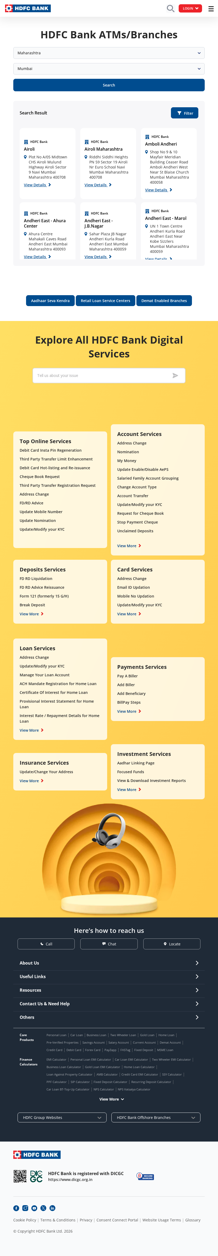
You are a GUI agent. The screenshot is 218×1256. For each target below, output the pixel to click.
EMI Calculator (56, 1059)
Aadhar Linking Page (135, 762)
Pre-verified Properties (62, 1042)
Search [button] (109, 85)
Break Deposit (32, 604)
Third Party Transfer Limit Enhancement (56, 459)
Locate (175, 943)
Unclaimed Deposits (135, 530)
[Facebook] (16, 1208)
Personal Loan (56, 1035)
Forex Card (92, 1050)
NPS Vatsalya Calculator (134, 1089)
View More (126, 545)
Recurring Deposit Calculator (151, 1082)
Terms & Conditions (58, 1220)
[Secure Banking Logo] (145, 1176)
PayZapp (110, 1050)
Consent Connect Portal (117, 1220)
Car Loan (76, 1035)
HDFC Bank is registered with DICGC (86, 1173)
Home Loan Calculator (139, 1067)
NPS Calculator (104, 1089)
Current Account (144, 1042)
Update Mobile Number (41, 511)
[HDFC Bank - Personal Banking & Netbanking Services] (37, 1155)
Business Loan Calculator (64, 1067)
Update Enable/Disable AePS (143, 469)
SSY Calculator (172, 1074)
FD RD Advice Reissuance (42, 587)
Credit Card (54, 1050)
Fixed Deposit (143, 1050)
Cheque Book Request (40, 476)
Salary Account (118, 1042)
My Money (126, 460)
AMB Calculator (107, 1074)
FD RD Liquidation (36, 578)
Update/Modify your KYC (42, 529)
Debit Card (73, 1050)
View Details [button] (35, 184)
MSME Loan (165, 1050)
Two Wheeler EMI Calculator (171, 1059)
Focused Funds (130, 771)
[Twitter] (43, 1208)
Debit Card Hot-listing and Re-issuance (55, 467)
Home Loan (166, 1035)
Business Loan (96, 1035)
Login (188, 8)
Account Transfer (132, 495)
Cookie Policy (24, 1220)
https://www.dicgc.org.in (70, 1179)
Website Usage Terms (161, 1220)
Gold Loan (147, 1035)
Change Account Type (137, 486)
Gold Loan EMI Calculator (102, 1067)
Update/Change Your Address (46, 771)
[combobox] (109, 53)
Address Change (34, 494)
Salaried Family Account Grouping (148, 478)
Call (49, 943)
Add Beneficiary (131, 693)
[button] (184, 112)
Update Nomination (38, 520)
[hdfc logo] (28, 8)
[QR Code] (20, 1176)
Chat (112, 943)
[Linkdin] (52, 1208)
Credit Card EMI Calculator (139, 1074)
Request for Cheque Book (140, 513)
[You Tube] (34, 1208)
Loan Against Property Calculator (70, 1074)
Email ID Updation (133, 587)
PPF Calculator (57, 1082)
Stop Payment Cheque (137, 522)
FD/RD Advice (31, 502)
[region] (48, 163)
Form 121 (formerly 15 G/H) (44, 596)
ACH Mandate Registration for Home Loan (58, 683)
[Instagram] (25, 1208)
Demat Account (170, 1042)
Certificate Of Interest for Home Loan (54, 692)
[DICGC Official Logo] (36, 1176)
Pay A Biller (127, 675)
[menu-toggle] (211, 8)
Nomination (128, 451)
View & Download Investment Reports (151, 780)
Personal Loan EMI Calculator (90, 1059)
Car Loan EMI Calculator (131, 1059)
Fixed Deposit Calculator (110, 1082)
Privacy (86, 1220)
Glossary (192, 1220)
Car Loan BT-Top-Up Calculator (68, 1089)
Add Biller (126, 684)
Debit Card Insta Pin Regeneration (51, 450)
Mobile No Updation (135, 596)
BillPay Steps (129, 702)
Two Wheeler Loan (123, 1035)
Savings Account (93, 1042)
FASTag (125, 1050)
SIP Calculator (80, 1082)
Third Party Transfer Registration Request (58, 485)
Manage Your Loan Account (45, 674)
